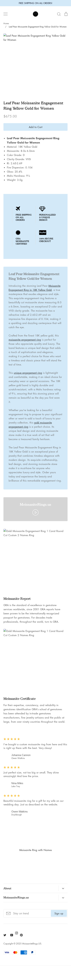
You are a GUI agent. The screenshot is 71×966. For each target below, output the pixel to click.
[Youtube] (11, 935)
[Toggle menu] (5, 14)
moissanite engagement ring (25, 339)
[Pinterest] (21, 935)
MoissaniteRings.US (31, 943)
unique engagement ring (28, 372)
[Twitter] (4, 935)
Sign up (58, 913)
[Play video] (35, 512)
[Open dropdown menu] (63, 888)
